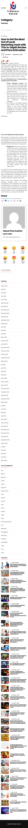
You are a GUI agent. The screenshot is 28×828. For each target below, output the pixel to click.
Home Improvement (6, 521)
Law (2, 525)
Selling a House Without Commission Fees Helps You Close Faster (17, 795)
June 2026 (3, 292)
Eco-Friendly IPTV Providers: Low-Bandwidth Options (17, 664)
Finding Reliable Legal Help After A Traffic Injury (17, 606)
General (3, 511)
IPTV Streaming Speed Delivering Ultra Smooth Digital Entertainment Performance (16, 624)
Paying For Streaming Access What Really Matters (18, 598)
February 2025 (4, 340)
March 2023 (4, 419)
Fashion (3, 498)
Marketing (5, 57)
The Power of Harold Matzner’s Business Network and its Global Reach (18, 779)
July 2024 (3, 364)
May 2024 (3, 371)
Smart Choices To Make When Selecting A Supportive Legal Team (18, 706)
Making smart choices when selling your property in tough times (18, 771)
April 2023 (3, 416)
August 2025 (4, 323)
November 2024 (5, 351)
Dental (2, 484)
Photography (4, 532)
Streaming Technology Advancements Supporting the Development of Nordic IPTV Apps (17, 590)
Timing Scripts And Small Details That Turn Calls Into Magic (17, 755)
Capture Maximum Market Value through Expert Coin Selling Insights (17, 738)
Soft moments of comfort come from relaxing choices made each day (17, 698)
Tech (2, 549)
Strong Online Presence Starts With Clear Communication (18, 762)
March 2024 (4, 378)
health (2, 515)
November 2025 (5, 313)
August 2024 (4, 361)
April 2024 (3, 375)
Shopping (3, 539)
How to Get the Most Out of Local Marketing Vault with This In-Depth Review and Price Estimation (13, 45)
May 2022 (3, 453)
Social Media (4, 542)
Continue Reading (5, 270)
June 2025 (3, 327)
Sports (2, 545)
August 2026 (4, 286)
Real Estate (4, 535)
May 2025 (3, 330)
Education (3, 487)
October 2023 (4, 395)
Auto (2, 470)
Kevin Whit (7, 54)
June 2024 (3, 368)
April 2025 (3, 334)
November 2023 (5, 392)
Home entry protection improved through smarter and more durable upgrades (18, 722)
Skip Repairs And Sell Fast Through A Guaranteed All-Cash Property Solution (17, 787)
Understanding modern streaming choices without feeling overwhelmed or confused (17, 689)
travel (2, 552)
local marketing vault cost (10, 70)
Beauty (3, 474)
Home (2, 518)
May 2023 (3, 412)
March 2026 (4, 299)
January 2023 (4, 426)
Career (2, 480)
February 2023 (4, 423)
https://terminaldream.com (13, 237)
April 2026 (3, 296)
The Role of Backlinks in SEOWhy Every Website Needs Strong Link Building (18, 581)
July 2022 (3, 446)
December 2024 (5, 347)
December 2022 (5, 429)
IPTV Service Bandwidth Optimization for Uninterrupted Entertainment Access (18, 615)
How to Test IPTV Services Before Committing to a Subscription (17, 641)
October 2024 (4, 354)
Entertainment (4, 491)
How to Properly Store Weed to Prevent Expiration (18, 802)
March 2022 (4, 460)
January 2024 (4, 385)
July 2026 (3, 289)
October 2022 (4, 436)
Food (2, 504)
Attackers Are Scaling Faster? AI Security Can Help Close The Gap (18, 811)
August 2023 (4, 402)
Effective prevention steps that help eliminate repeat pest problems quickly (17, 730)
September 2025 (5, 320)
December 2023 (5, 388)
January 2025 (4, 344)
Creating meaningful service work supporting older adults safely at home (18, 633)
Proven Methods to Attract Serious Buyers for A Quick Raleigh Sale (17, 714)
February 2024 (4, 381)
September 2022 (5, 440)
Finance (3, 501)
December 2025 (5, 310)
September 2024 (5, 358)
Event (2, 494)
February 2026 (4, 303)
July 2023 (3, 405)
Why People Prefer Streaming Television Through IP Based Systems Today (18, 649)
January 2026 (4, 306)
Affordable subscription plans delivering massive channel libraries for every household (18, 681)
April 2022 (3, 457)
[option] (14, 825)
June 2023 (3, 409)
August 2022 (4, 443)
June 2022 (3, 450)
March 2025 (4, 337)
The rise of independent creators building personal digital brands (17, 673)
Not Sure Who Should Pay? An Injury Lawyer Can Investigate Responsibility (18, 565)
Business (3, 477)
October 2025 (4, 316)
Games (3, 508)
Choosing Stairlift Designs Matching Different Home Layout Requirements (17, 573)
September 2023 (5, 399)
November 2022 (5, 433)
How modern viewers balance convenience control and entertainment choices (18, 657)
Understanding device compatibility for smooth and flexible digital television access (18, 746)
